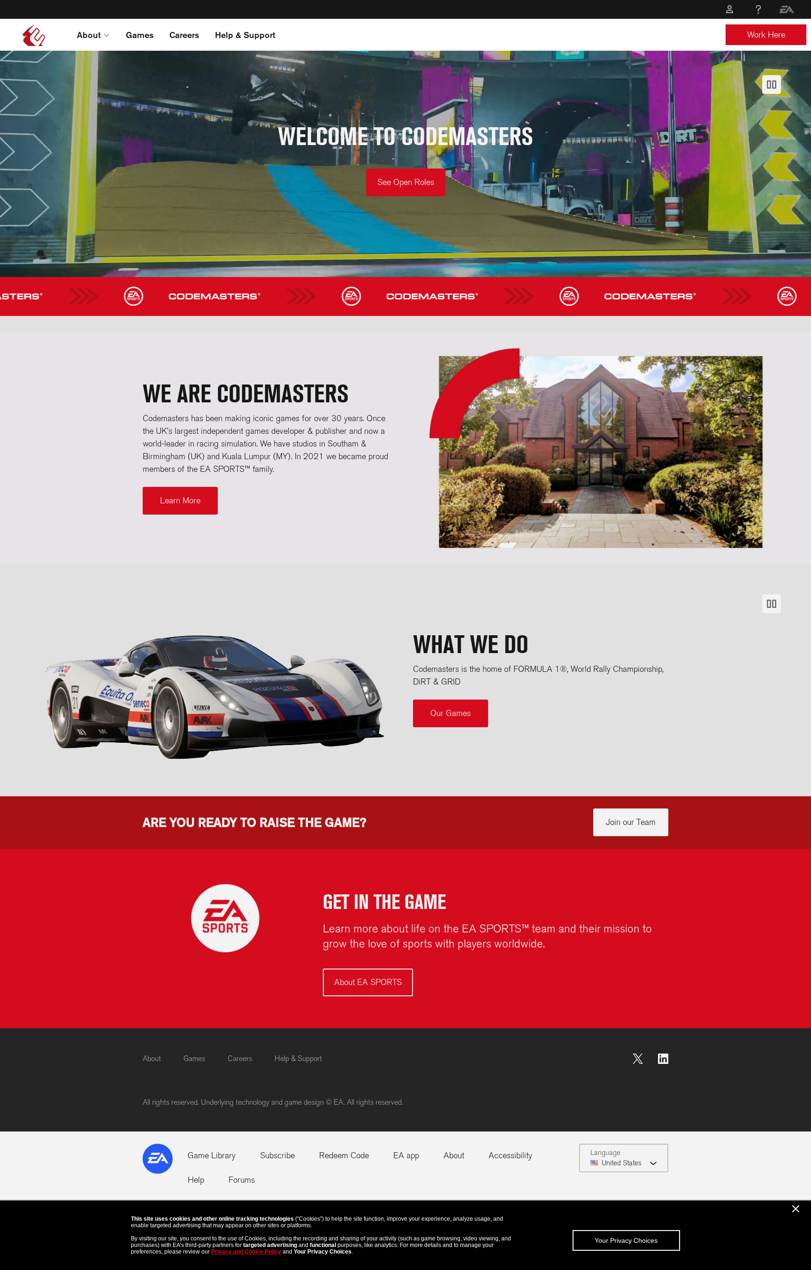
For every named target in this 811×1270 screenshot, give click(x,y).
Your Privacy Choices (626, 1240)
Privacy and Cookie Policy (246, 1251)
